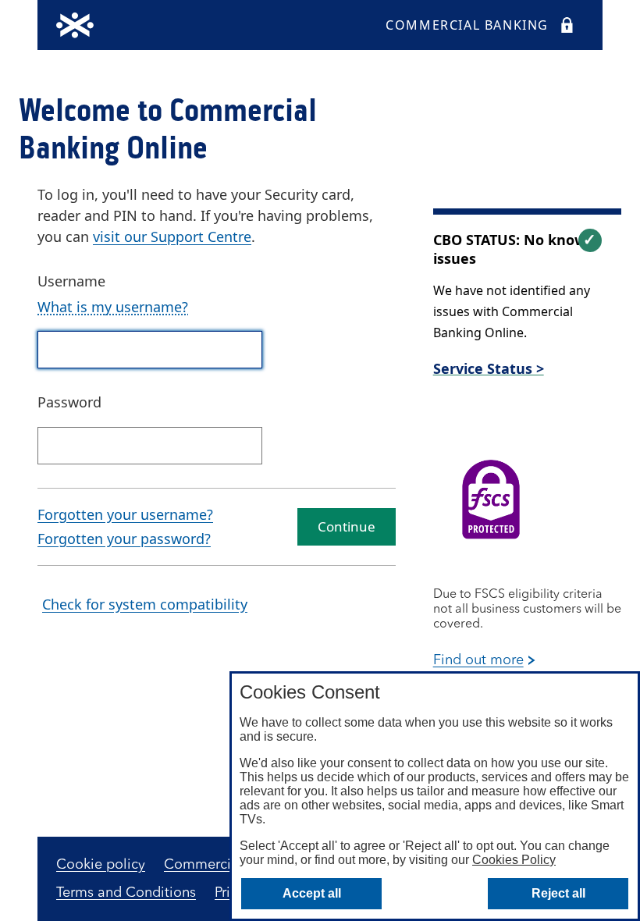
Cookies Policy (514, 859)
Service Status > (488, 368)
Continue (346, 526)
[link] (172, 236)
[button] (112, 307)
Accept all (312, 893)
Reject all (558, 893)
